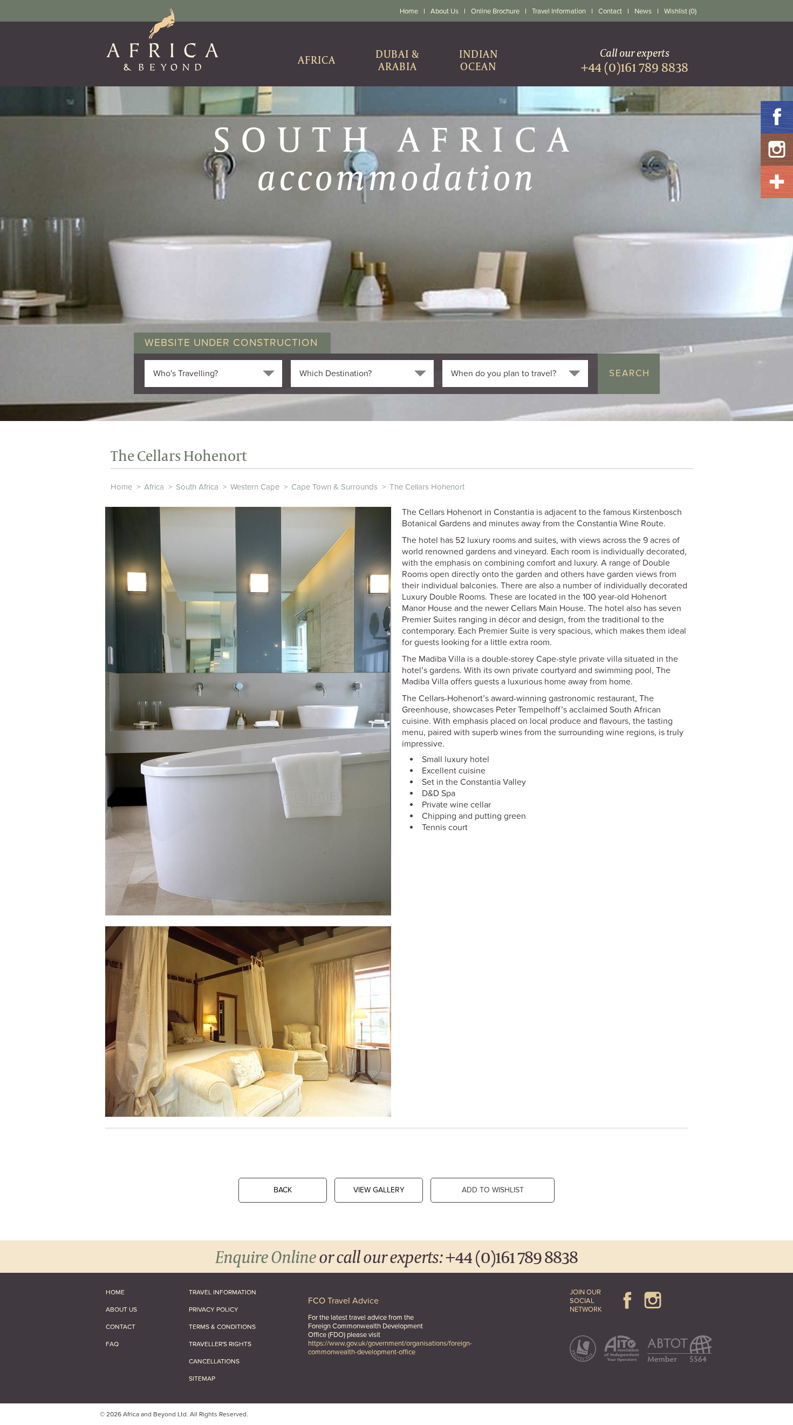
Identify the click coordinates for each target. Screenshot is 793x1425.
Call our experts (634, 60)
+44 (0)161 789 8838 (512, 1256)
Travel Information (559, 11)
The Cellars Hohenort (426, 487)
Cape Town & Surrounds (334, 487)
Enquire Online (265, 1256)
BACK (283, 1190)
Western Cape (254, 487)
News (643, 11)
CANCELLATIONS (214, 1361)
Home (409, 11)
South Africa (197, 487)
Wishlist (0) (680, 11)
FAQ (112, 1344)
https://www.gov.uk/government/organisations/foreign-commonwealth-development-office (390, 1347)
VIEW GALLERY (379, 1190)
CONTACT (120, 1327)
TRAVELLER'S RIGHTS (220, 1344)
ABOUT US (121, 1309)
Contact (610, 11)
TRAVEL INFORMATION (222, 1292)
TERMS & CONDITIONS (222, 1327)
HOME (115, 1292)
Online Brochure (495, 11)
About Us (444, 11)
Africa (154, 487)
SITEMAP (202, 1378)
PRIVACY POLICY (213, 1309)
